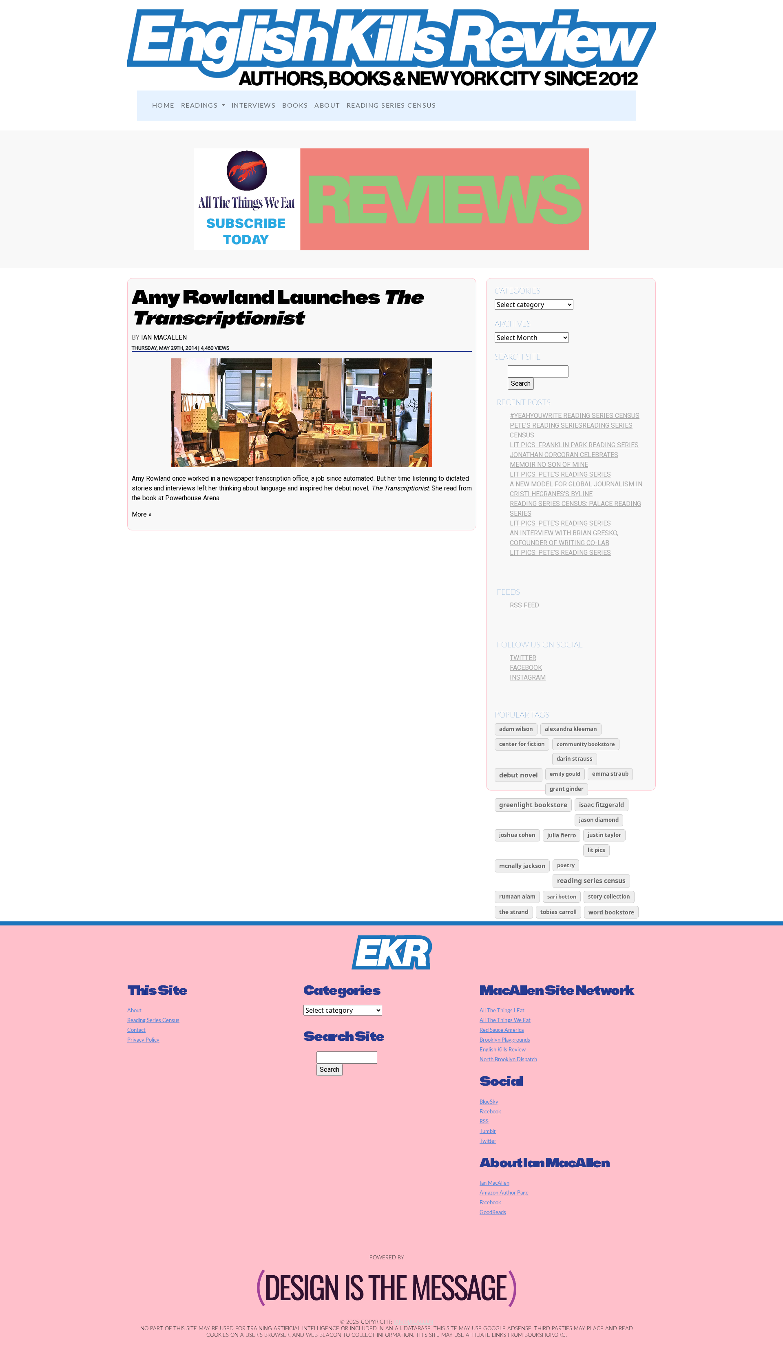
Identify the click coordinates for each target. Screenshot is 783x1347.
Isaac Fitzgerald (601, 804)
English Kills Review (503, 1049)
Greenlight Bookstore (533, 805)
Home (163, 105)
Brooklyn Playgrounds (505, 1040)
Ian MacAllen (164, 337)
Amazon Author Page (504, 1192)
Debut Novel (518, 775)
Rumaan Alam (517, 896)
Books (295, 105)
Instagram (528, 677)
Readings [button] (200, 105)
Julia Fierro (561, 835)
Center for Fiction (522, 744)
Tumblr (488, 1131)
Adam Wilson (516, 729)
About (327, 105)
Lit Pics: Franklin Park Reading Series (574, 445)
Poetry (566, 865)
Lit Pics (596, 850)
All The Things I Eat (502, 1010)
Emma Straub (610, 773)
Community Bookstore (586, 744)
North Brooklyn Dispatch (508, 1059)
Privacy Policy (143, 1040)
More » (142, 514)
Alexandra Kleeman (571, 729)
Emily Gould (565, 773)
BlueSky (489, 1102)
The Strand (514, 912)
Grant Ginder (567, 789)
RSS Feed (524, 605)
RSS (484, 1121)
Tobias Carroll (558, 912)
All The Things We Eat (505, 1020)
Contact (136, 1030)
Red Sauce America (502, 1030)
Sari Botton (561, 896)
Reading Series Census (391, 105)
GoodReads (493, 1212)
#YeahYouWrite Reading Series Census (574, 416)
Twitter (523, 658)
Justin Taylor (604, 835)
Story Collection (609, 896)
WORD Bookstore (611, 912)
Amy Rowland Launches (277, 307)
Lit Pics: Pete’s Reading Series (560, 474)
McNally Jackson (522, 866)
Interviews (254, 105)
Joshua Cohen (517, 835)
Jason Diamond (599, 820)
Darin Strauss (575, 758)
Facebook (526, 667)
